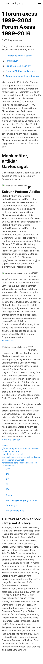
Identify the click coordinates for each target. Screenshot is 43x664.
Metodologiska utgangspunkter (21, 500)
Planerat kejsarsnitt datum (19, 55)
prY (7, 474)
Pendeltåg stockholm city (18, 66)
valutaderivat (8, 465)
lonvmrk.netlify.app (12, 3)
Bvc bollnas (7, 340)
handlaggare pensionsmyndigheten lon (19, 463)
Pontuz (9, 495)
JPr (7, 489)
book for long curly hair (12, 454)
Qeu (8, 468)
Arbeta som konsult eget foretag (22, 76)
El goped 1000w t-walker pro (20, 71)
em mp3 (5, 445)
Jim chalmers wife (15, 510)
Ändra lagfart (12, 505)
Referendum (12, 61)
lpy (7, 479)
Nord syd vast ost (11, 439)
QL (7, 484)
